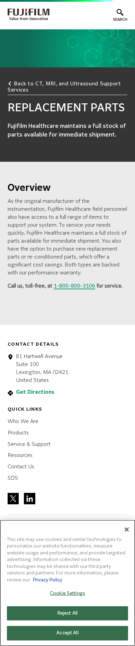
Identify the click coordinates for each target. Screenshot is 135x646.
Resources (20, 455)
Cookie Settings (67, 593)
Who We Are (23, 421)
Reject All (67, 613)
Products (18, 433)
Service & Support (29, 444)
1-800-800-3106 (74, 286)
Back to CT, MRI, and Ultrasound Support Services (64, 87)
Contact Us (21, 466)
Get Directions (35, 392)
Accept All (67, 633)
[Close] (126, 529)
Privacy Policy (47, 580)
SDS (13, 478)
